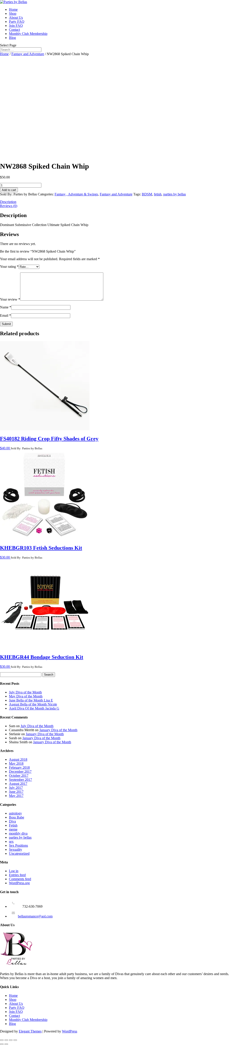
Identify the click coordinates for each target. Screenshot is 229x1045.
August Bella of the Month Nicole (33, 704)
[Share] (11, 1040)
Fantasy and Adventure (27, 54)
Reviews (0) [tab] (8, 206)
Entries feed (17, 875)
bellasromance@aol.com (35, 916)
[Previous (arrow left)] (2, 1044)
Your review (10, 299)
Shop (12, 13)
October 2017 (18, 775)
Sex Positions (18, 845)
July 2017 (16, 788)
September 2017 (20, 779)
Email (5, 315)
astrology (15, 813)
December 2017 (20, 771)
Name (5, 307)
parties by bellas (174, 194)
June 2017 (16, 792)
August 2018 (18, 759)
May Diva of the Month (25, 696)
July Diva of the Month (25, 692)
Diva (12, 821)
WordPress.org (19, 883)
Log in (13, 871)
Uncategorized (19, 853)
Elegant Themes (30, 1031)
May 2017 (16, 796)
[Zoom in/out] (2, 1040)
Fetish (13, 825)
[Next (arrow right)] (6, 1044)
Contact (14, 29)
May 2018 (16, 763)
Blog (12, 38)
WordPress (69, 1031)
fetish (157, 194)
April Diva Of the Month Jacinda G (34, 708)
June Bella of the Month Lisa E (31, 700)
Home (13, 9)
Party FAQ (16, 21)
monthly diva (18, 833)
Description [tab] (8, 202)
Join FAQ (16, 25)
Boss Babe (16, 817)
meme (13, 829)
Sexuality (15, 849)
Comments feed (20, 879)
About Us (16, 17)
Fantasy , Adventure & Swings (76, 194)
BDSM (147, 194)
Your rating (9, 266)
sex (11, 841)
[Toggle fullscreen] (6, 1040)
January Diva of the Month (58, 730)
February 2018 (19, 767)
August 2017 (18, 783)
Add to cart (9, 190)
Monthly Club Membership (28, 34)
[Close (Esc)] (15, 1040)
